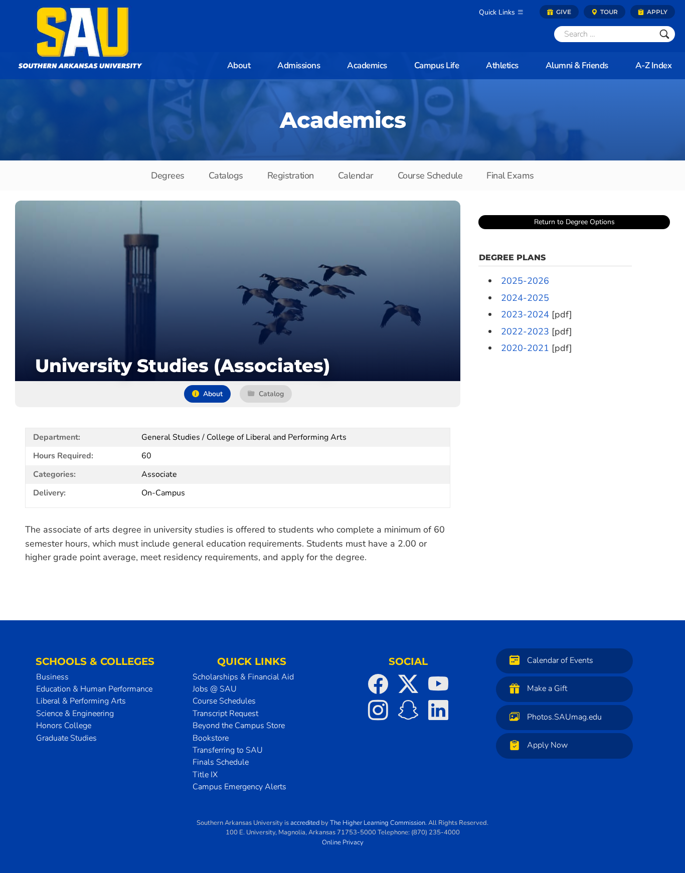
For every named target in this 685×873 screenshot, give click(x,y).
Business (52, 676)
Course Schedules (224, 701)
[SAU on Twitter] (408, 684)
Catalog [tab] (271, 394)
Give (563, 12)
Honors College (63, 725)
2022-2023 (525, 331)
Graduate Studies (66, 738)
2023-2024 (525, 314)
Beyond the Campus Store (239, 725)
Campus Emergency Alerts (239, 786)
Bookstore (211, 738)
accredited (304, 822)
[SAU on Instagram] (378, 710)
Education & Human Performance (94, 688)
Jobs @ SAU (215, 688)
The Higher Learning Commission (377, 822)
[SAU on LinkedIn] (438, 710)
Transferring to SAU (228, 750)
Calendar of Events (560, 660)
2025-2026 (525, 281)
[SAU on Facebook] (378, 684)
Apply (656, 12)
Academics (343, 120)
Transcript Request (225, 713)
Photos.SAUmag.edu (564, 717)
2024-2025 (525, 298)
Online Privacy (343, 842)
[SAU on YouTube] (438, 684)
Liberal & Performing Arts (81, 701)
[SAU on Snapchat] (408, 710)
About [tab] (213, 394)
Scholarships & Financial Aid (243, 676)
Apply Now (547, 745)
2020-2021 (525, 348)
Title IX (205, 774)
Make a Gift (547, 688)
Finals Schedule (221, 762)
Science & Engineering (75, 713)
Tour (608, 12)
